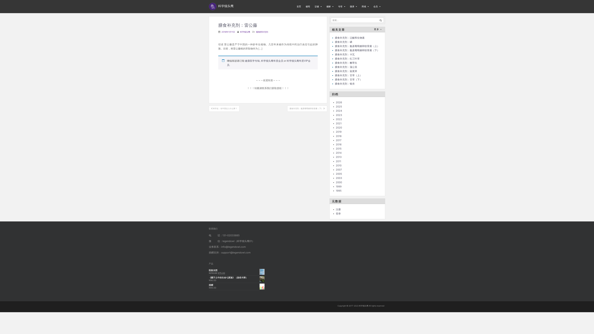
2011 (338, 161)
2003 (339, 178)
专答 (340, 6)
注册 (338, 209)
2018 (339, 136)
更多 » (378, 29)
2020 (339, 127)
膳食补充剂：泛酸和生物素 (350, 37)
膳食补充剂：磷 (343, 41)
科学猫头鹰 (245, 32)
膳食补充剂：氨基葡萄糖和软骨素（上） (357, 46)
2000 (339, 182)
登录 (338, 213)
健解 (328, 6)
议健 (317, 6)
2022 (339, 119)
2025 (339, 106)
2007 (339, 169)
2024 (339, 110)
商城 (364, 6)
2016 (339, 144)
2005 (339, 173)
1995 (339, 190)
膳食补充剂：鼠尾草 (346, 71)
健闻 (308, 6)
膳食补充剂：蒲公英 (346, 67)
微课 (352, 6)
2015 (339, 148)
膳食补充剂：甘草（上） (348, 75)
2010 (339, 165)
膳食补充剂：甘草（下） (348, 79)
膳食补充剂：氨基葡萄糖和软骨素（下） (357, 50)
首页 (299, 6)
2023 (339, 115)
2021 (339, 123)
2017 (338, 140)
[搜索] (381, 20)
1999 (339, 186)
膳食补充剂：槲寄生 (346, 62)
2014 (339, 152)
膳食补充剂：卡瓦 (345, 54)
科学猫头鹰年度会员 (272, 60)
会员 (375, 6)
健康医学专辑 (252, 60)
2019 (339, 131)
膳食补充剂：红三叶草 (347, 58)
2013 (339, 156)
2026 (339, 102)
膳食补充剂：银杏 (345, 83)
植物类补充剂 (262, 32)
